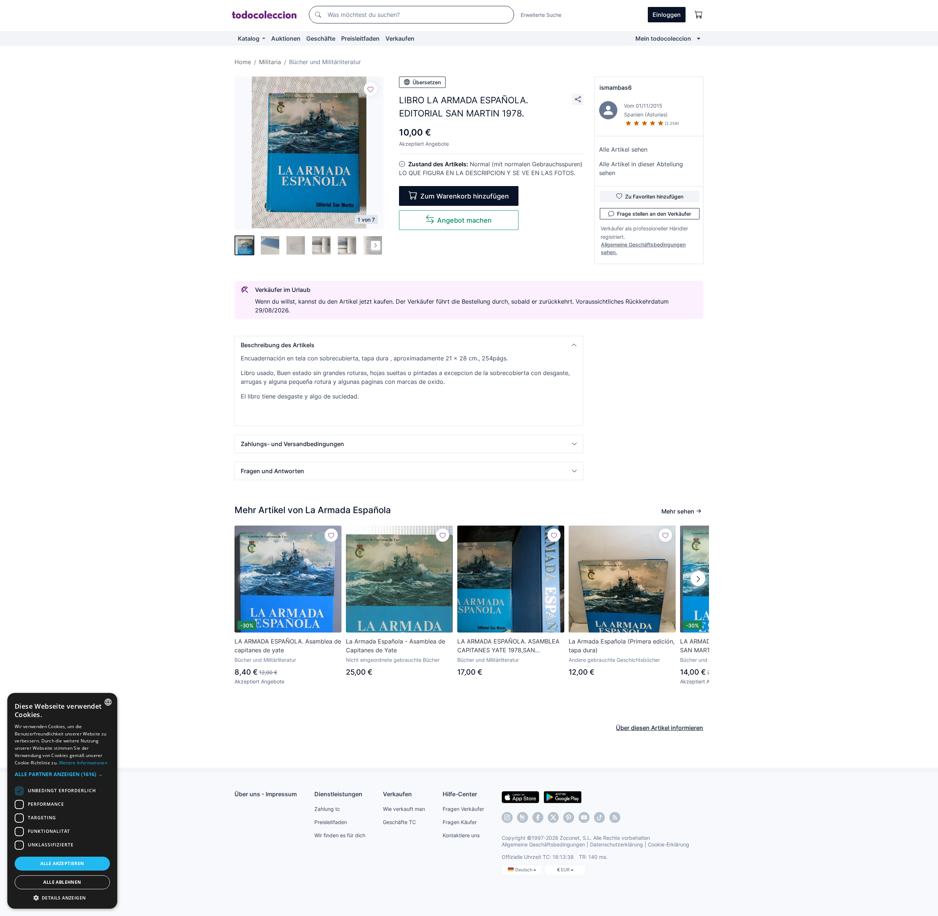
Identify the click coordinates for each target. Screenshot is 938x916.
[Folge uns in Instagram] (507, 817)
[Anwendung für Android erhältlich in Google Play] (562, 796)
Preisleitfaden (360, 38)
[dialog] (62, 801)
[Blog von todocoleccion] (614, 817)
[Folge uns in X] (553, 817)
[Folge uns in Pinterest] (568, 817)
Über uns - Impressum (265, 794)
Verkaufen (399, 38)
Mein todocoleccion (663, 38)
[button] (409, 345)
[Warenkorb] (698, 14)
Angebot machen (464, 220)
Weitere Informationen (83, 763)
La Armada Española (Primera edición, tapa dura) (622, 646)
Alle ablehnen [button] (62, 882)
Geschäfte (320, 38)
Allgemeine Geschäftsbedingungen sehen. (643, 248)
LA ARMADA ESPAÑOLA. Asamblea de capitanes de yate (287, 646)
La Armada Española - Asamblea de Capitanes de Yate (395, 646)
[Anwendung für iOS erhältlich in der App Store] (520, 796)
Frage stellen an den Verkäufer (654, 214)
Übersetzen (427, 82)
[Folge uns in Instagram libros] (522, 817)
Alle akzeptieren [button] (62, 863)
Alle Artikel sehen (623, 149)
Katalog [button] (249, 38)
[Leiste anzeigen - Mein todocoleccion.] (698, 38)
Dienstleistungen (338, 794)
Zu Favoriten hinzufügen (654, 196)
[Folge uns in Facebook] (537, 817)
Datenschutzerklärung (616, 844)
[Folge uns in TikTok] (599, 817)
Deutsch (524, 869)
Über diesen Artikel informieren (659, 727)
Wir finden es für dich (339, 835)
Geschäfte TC (399, 822)
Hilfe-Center (460, 794)
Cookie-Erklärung (668, 844)
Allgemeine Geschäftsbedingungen (543, 844)
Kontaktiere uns (461, 835)
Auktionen (285, 38)
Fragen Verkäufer (463, 809)
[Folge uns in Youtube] (584, 817)
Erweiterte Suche (541, 15)
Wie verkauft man (404, 809)
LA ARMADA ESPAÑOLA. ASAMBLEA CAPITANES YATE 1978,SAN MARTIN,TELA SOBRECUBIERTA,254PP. (508, 646)
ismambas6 (615, 87)
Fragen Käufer (460, 822)
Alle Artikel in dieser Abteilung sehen (641, 168)
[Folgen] (370, 89)
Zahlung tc (327, 809)
